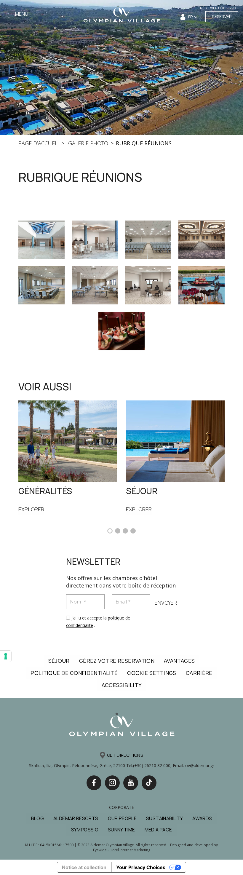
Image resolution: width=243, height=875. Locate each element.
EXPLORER (31, 509)
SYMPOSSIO (84, 829)
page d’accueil (38, 143)
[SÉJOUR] (175, 440)
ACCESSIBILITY (122, 685)
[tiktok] (149, 782)
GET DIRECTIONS (125, 755)
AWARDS (202, 818)
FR (191, 17)
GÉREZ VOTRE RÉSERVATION (116, 660)
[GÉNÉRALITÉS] (67, 440)
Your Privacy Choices (140, 867)
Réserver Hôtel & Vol (218, 8)
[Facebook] (94, 782)
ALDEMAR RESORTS (75, 818)
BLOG (37, 818)
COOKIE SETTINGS (151, 672)
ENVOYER (166, 602)
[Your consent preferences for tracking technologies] (5, 656)
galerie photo (87, 143)
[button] (110, 531)
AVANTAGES (179, 660)
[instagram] (112, 782)
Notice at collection (84, 867)
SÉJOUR (59, 660)
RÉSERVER (222, 16)
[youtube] (130, 782)
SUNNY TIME (121, 829)
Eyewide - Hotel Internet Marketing (121, 849)
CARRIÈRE (199, 672)
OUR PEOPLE (122, 818)
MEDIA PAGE (158, 829)
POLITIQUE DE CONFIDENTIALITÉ (74, 672)
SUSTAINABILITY (164, 818)
